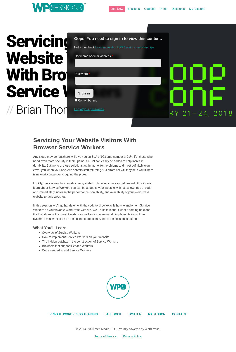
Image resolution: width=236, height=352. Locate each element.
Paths (163, 8)
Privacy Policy (132, 336)
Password (82, 73)
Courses (149, 8)
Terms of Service (105, 336)
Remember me (87, 100)
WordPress (152, 329)
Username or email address (94, 56)
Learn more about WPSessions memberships (124, 47)
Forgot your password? (89, 109)
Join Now (117, 8)
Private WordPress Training (74, 314)
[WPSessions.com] (59, 7)
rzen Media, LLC (105, 329)
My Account (196, 8)
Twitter (134, 314)
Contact (179, 314)
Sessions (134, 8)
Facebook (113, 314)
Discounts (178, 8)
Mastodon (156, 314)
